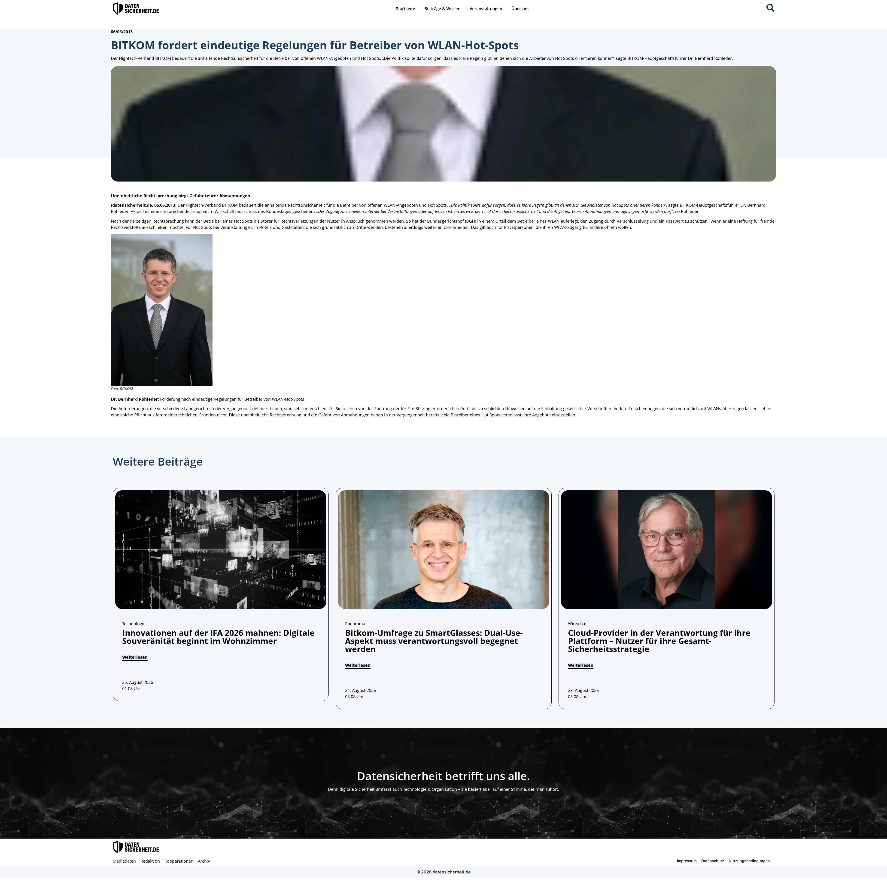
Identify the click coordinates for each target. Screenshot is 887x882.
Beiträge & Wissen (442, 8)
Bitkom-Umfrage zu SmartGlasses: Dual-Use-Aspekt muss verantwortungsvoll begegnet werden (434, 640)
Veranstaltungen (486, 8)
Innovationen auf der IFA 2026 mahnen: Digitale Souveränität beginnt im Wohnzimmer (218, 636)
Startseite (405, 8)
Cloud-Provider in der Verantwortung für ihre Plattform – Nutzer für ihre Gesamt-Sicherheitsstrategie (659, 640)
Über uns (520, 8)
